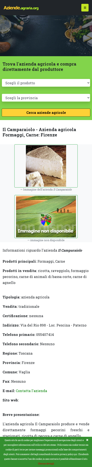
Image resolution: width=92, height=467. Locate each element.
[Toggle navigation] (85, 8)
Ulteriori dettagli (46, 463)
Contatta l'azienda (31, 390)
